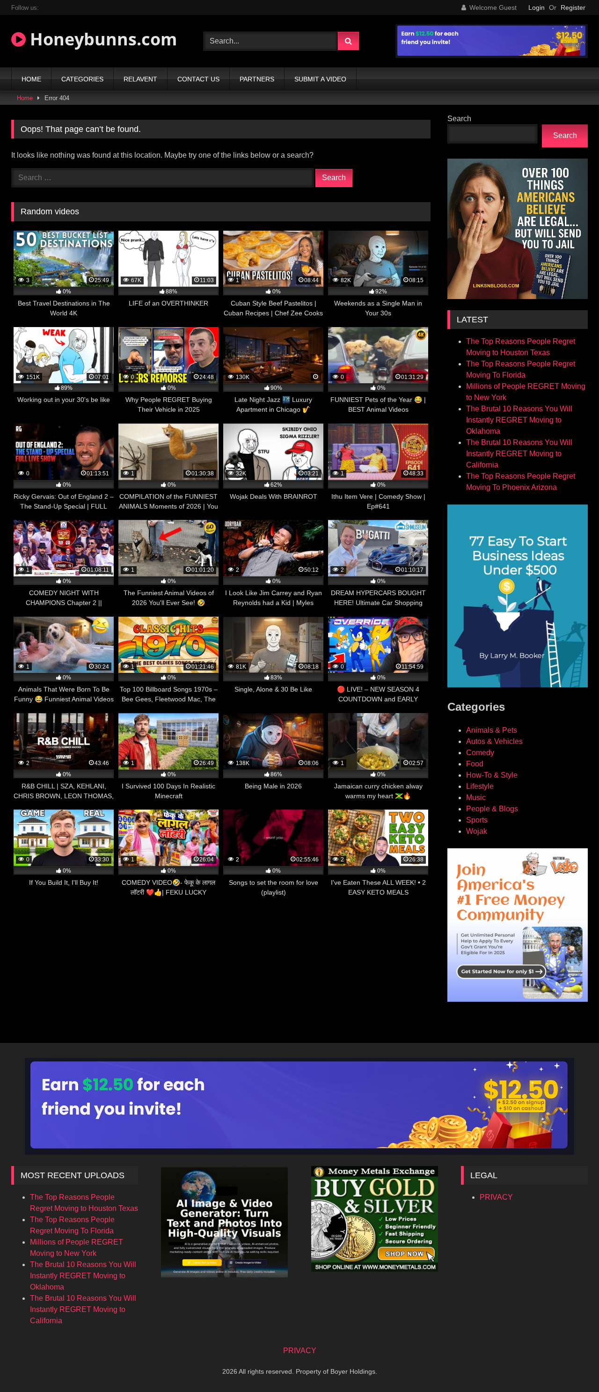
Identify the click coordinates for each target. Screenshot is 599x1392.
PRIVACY (496, 1197)
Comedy (480, 753)
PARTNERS (257, 79)
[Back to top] (570, 1364)
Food (474, 764)
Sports (477, 820)
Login (536, 7)
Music (476, 798)
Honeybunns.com (101, 39)
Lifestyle (480, 786)
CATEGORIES (82, 79)
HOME (31, 79)
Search (459, 119)
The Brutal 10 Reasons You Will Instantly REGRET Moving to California (519, 453)
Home (25, 98)
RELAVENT (140, 79)
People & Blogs (492, 809)
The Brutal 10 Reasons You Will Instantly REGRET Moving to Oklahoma (519, 420)
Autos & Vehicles (494, 741)
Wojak (476, 831)
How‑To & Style (492, 775)
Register (573, 7)
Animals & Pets (491, 730)
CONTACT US (198, 79)
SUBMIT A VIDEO (320, 79)
